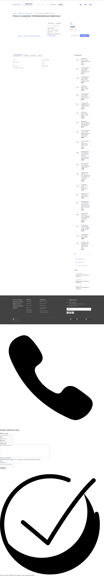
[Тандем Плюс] (17, 5)
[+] (78, 35)
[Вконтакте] (68, 313)
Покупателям (29, 305)
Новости (15, 307)
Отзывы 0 (26, 55)
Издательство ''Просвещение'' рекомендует (29, 311)
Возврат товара (17, 303)
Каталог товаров (19, 8)
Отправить (3, 468)
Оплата (39, 55)
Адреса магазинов (18, 305)
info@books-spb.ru (73, 305)
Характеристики (17, 55)
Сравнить (59, 23)
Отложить (52, 23)
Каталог (27, 307)
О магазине (28, 303)
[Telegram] (70, 313)
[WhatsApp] (73, 313)
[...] (82, 254)
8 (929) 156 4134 (28, 3)
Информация (29, 301)
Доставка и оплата (18, 301)
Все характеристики (51, 35)
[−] (71, 35)
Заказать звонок (28, 5)
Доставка (33, 55)
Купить (84, 35)
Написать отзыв (56, 25)
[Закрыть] (0, 432)
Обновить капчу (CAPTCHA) (6, 464)
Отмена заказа (43, 305)
